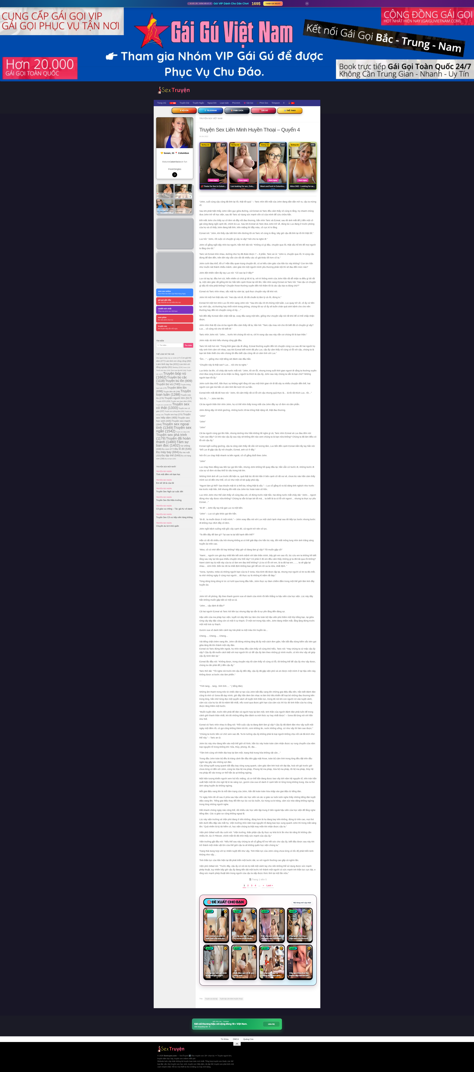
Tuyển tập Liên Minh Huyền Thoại (231, 999)
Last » (270, 885)
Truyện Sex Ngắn (164, 471)
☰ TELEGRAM (211, 110)
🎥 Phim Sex (262, 103)
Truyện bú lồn (178, 380)
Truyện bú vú (168, 384)
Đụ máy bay (167, 452)
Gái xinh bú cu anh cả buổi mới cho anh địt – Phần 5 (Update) (216, 937)
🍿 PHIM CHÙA (237, 110)
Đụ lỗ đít (183, 448)
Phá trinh (236, 103)
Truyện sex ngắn (173, 429)
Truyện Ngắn (198, 103)
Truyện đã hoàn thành (173, 440)
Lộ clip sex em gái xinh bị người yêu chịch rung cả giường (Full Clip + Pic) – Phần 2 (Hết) (216, 974)
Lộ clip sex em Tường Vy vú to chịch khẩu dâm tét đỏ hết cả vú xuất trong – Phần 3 (243, 937)
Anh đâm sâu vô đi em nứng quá (243, 974)
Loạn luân (224, 103)
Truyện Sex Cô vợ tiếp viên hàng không (174, 517)
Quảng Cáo (248, 1039)
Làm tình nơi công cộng (178, 361)
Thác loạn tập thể (178, 370)
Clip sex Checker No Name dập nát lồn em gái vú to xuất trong (299, 974)
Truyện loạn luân (173, 392)
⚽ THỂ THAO (290, 110)
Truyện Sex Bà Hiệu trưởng (168, 500)
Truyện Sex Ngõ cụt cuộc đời (169, 491)
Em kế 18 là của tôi (165, 483)
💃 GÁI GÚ (263, 110)
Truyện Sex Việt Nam (210, 118)
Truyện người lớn (178, 398)
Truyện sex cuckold (164, 405)
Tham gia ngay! (273, 4)
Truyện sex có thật (172, 406)
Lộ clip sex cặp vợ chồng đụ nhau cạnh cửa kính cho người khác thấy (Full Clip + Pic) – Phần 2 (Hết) (271, 974)
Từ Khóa (224, 1039)
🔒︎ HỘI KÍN (184, 110)
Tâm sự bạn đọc (172, 443)
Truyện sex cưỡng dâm (174, 411)
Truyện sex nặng (183, 432)
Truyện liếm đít (171, 392)
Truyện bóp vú (171, 375)
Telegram (276, 103)
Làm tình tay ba (167, 364)
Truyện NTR (163, 401)
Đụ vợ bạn (170, 459)
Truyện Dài (184, 103)
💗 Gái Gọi (248, 103)
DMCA (236, 1039)
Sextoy (178, 367)
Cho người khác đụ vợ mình (168, 358)
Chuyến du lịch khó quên (167, 526)
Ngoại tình (212, 103)
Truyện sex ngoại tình (172, 426)
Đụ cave (168, 449)
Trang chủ (161, 103)
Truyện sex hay (173, 414)
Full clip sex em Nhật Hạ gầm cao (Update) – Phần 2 (271, 937)
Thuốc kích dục (163, 370)
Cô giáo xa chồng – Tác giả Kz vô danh (174, 509)
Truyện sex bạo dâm (181, 401)
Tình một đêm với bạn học (168, 474)
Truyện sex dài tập (211, 999)
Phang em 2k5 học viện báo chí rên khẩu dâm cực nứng (299, 937)
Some (186, 367)
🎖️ (291, 103)
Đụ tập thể (171, 455)
